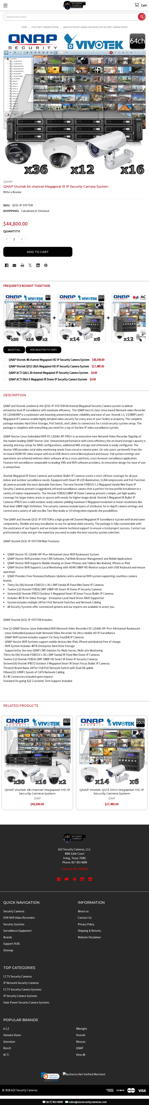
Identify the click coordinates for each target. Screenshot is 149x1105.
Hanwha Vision (12, 1035)
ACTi (6, 1054)
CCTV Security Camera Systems (22, 989)
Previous (4, 763)
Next (145, 763)
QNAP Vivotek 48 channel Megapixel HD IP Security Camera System (37, 791)
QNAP (79, 1048)
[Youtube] (66, 879)
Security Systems (13, 924)
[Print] (22, 265)
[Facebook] (6, 265)
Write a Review (12, 192)
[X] (30, 265)
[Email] (14, 265)
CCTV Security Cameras (17, 976)
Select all (14, 349)
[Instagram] (82, 879)
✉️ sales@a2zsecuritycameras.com (86, 1102)
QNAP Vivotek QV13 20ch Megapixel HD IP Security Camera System (112, 791)
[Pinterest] (45, 265)
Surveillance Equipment (17, 930)
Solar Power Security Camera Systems (26, 1002)
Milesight (81, 1028)
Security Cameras (13, 911)
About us (83, 911)
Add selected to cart (43, 349)
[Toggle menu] (5, 5)
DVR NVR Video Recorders (19, 917)
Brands (7, 937)
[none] (74, 104)
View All (80, 1054)
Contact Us (85, 917)
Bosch (7, 1048)
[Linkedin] (38, 265)
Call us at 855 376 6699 (75, 869)
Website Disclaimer (89, 937)
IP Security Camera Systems (20, 996)
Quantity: (11, 231)
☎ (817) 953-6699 (52, 1102)
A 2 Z (6, 1028)
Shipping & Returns (89, 930)
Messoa (80, 1041)
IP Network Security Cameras (21, 983)
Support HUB (11, 943)
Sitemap (8, 950)
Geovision (9, 1041)
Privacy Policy (86, 924)
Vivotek (80, 1035)
